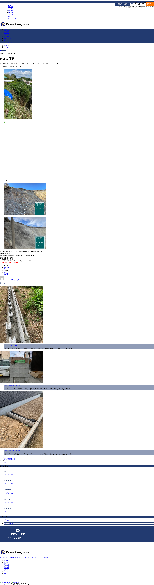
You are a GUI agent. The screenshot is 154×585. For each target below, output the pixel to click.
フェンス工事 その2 (10, 345)
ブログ (10, 16)
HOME (10, 5)
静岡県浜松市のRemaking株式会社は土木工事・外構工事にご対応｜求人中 (24, 557)
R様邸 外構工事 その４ (12, 385)
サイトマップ (12, 18)
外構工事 (6, 512)
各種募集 (10, 10)
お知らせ (19, 280)
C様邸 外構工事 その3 (12, 451)
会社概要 (10, 12)
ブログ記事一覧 (9, 523)
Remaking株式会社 (10, 280)
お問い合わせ (12, 14)
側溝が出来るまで (9, 459)
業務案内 (10, 7)
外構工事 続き (9, 474)
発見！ (6, 462)
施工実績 (10, 9)
